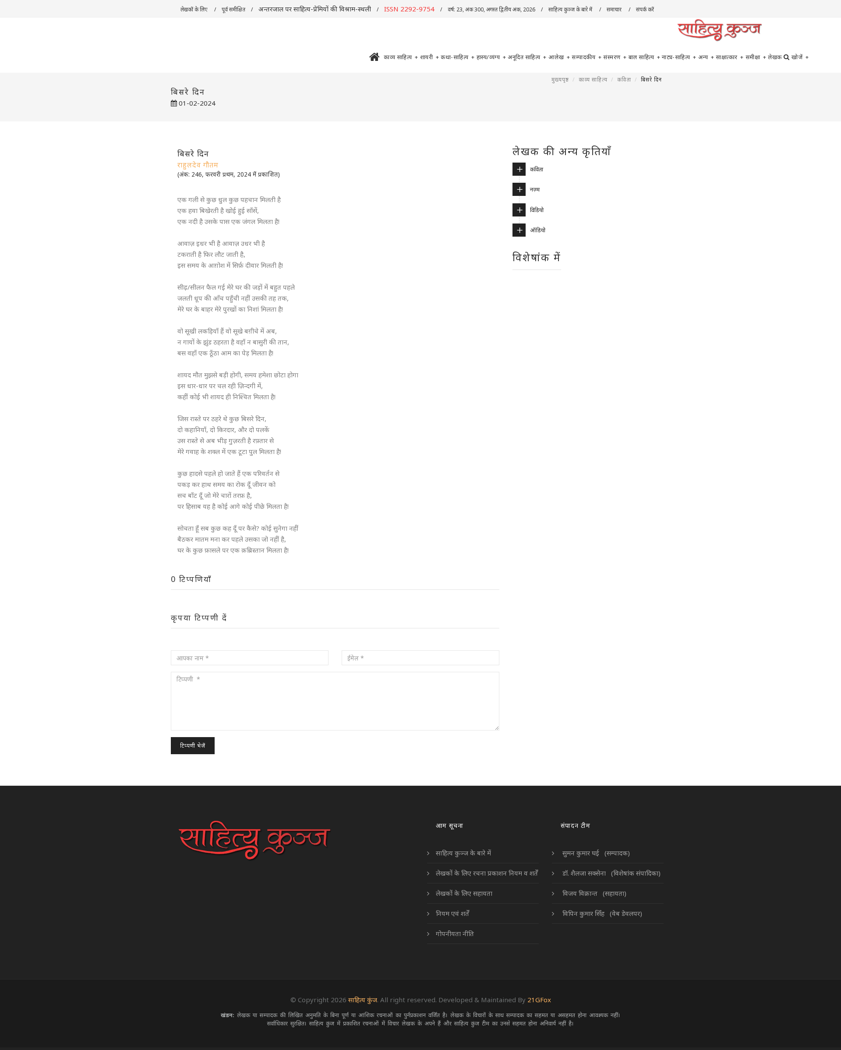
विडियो (537, 210)
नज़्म (535, 189)
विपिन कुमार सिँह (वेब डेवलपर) (601, 913)
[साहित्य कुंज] (719, 31)
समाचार (615, 9)
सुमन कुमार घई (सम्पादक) (595, 852)
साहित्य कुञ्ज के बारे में (571, 9)
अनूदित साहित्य (527, 57)
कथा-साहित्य (458, 57)
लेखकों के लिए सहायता (464, 893)
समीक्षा (756, 57)
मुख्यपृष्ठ (560, 79)
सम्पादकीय (586, 57)
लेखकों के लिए (194, 9)
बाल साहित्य (645, 57)
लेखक (775, 57)
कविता (624, 79)
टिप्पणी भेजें (192, 745)
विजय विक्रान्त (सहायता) (593, 893)
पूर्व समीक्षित (233, 9)
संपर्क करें (645, 9)
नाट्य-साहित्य (679, 57)
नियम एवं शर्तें (452, 913)
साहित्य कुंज (362, 999)
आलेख (559, 57)
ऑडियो (537, 230)
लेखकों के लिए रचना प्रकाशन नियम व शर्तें (487, 873)
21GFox (539, 999)
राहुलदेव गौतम (198, 165)
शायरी (429, 57)
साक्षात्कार (730, 57)
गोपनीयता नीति (455, 933)
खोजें (800, 57)
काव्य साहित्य (401, 57)
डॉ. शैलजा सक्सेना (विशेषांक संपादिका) (611, 873)
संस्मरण (615, 57)
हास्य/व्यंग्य (491, 57)
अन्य (706, 57)
